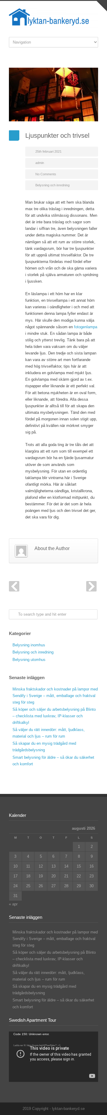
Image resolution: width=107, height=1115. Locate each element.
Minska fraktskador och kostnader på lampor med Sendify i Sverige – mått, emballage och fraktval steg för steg (55, 695)
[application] (53, 1057)
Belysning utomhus (28, 659)
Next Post (91, 586)
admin (39, 163)
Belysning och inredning (52, 185)
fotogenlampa (85, 327)
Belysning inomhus (28, 645)
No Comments (45, 174)
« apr (13, 904)
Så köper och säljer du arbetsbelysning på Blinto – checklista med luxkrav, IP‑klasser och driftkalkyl (54, 716)
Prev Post (14, 586)
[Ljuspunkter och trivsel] (53, 94)
